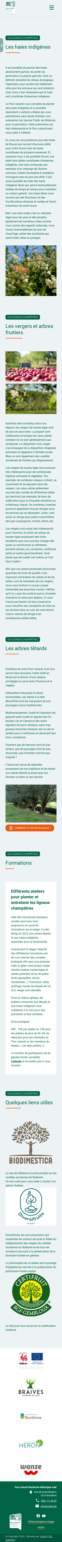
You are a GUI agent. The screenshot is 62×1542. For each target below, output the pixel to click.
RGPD (41, 1527)
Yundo (43, 1536)
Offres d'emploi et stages (41, 1521)
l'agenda (16, 1061)
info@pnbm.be (48, 1506)
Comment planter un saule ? (32, 828)
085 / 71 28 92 (48, 1500)
